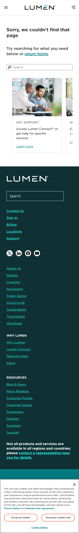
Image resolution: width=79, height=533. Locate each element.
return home (36, 53)
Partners (13, 419)
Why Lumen (16, 342)
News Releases (18, 391)
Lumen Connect (18, 349)
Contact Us (15, 211)
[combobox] (39, 67)
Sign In (12, 218)
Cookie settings (39, 527)
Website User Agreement (40, 508)
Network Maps (17, 356)
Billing (12, 225)
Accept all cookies (20, 517)
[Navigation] (6, 7)
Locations (14, 231)
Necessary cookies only (58, 517)
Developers (15, 412)
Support (13, 238)
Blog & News (16, 384)
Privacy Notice (12, 508)
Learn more (24, 146)
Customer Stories (19, 405)
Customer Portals (19, 398)
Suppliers (14, 425)
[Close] (74, 484)
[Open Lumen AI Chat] (73, 7)
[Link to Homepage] (40, 8)
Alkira (11, 363)
